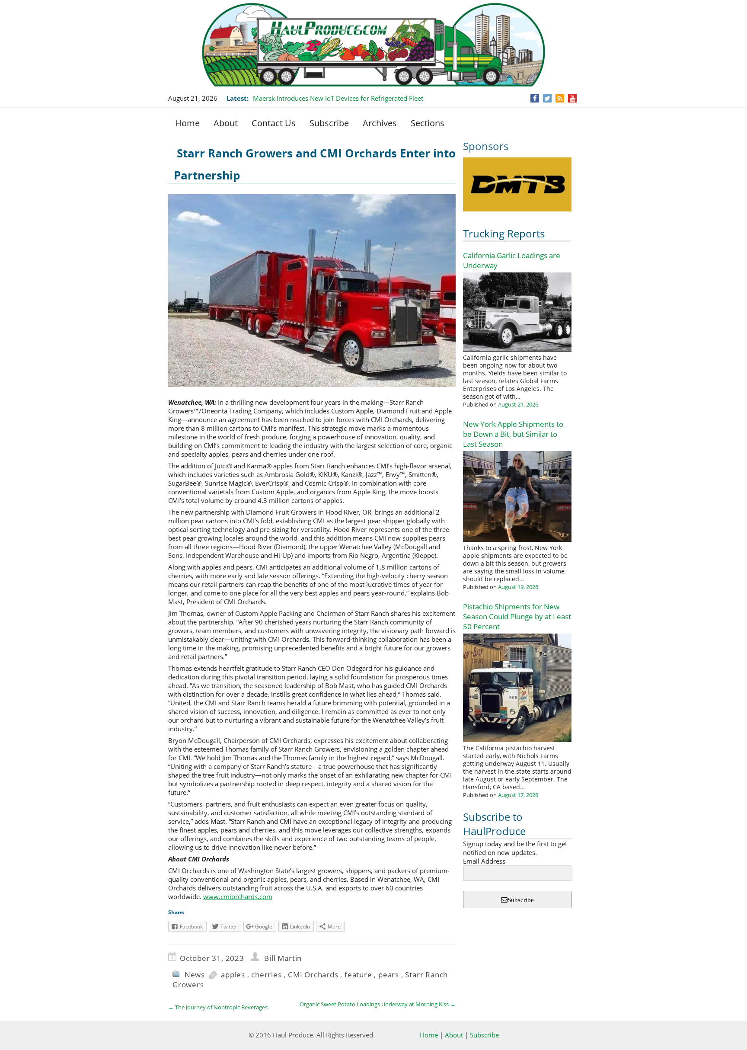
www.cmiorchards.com (237, 896)
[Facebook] (535, 98)
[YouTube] (572, 98)
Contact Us (274, 123)
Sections (427, 123)
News (195, 975)
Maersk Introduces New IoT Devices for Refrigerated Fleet (338, 98)
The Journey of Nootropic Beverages (218, 1007)
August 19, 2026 (518, 587)
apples (233, 975)
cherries (266, 975)
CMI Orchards (313, 975)
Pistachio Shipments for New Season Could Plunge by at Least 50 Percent (517, 616)
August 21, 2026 (518, 404)
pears (388, 975)
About (226, 123)
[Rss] (559, 98)
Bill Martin (283, 958)
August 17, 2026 (518, 795)
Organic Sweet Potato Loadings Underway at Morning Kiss (378, 1004)
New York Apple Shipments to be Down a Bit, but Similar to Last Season (513, 434)
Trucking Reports (504, 233)
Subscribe (329, 123)
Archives (380, 123)
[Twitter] (547, 98)
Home (187, 123)
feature (358, 975)
